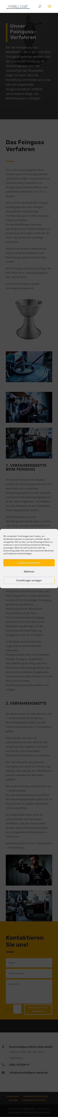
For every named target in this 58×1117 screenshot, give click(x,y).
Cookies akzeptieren (29, 562)
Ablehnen (29, 571)
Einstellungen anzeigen (29, 580)
